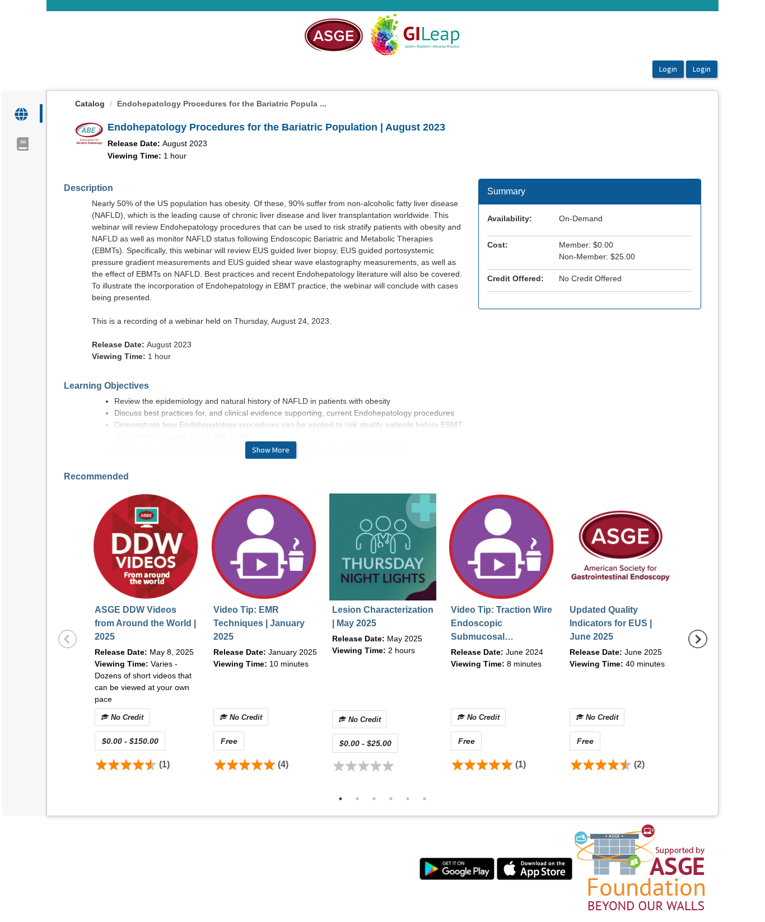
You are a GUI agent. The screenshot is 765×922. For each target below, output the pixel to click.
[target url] (22, 113)
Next (697, 639)
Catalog (90, 103)
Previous (67, 639)
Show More (271, 450)
